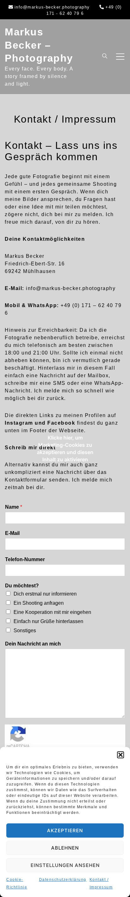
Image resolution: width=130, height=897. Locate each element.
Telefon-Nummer (25, 559)
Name (13, 507)
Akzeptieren (65, 830)
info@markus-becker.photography (52, 7)
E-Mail (12, 533)
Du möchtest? (22, 585)
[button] (120, 755)
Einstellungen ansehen (65, 865)
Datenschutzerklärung (62, 879)
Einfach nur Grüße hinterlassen (48, 621)
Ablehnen (65, 848)
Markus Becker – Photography (39, 45)
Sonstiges (25, 630)
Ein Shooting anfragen (39, 603)
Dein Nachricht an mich (33, 643)
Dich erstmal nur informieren (45, 594)
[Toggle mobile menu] (120, 57)
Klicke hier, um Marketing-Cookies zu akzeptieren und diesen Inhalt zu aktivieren (65, 448)
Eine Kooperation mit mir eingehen (52, 612)
